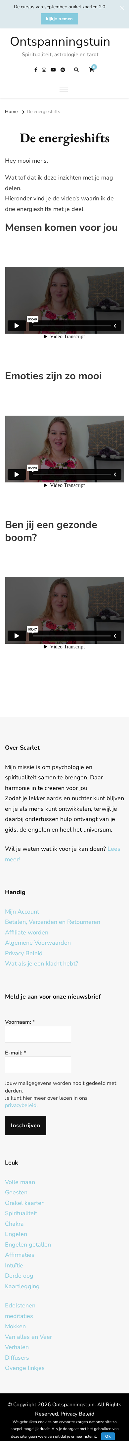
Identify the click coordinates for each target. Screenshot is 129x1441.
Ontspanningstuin (60, 41)
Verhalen (17, 1347)
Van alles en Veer (28, 1337)
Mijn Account (22, 912)
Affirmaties (19, 1255)
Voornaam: (20, 1022)
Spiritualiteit (21, 1213)
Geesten (16, 1192)
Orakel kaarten (25, 1203)
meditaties (19, 1316)
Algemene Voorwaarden (38, 943)
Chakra (14, 1224)
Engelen (16, 1234)
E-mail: (15, 1052)
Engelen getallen (28, 1245)
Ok (108, 1436)
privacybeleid (20, 1105)
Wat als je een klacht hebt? (41, 964)
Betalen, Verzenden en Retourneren (52, 922)
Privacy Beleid (24, 953)
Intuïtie (14, 1265)
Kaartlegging (22, 1286)
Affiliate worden (26, 932)
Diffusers (17, 1358)
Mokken (15, 1326)
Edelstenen (20, 1305)
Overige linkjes (25, 1368)
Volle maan (20, 1182)
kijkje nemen (59, 19)
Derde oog (19, 1276)
